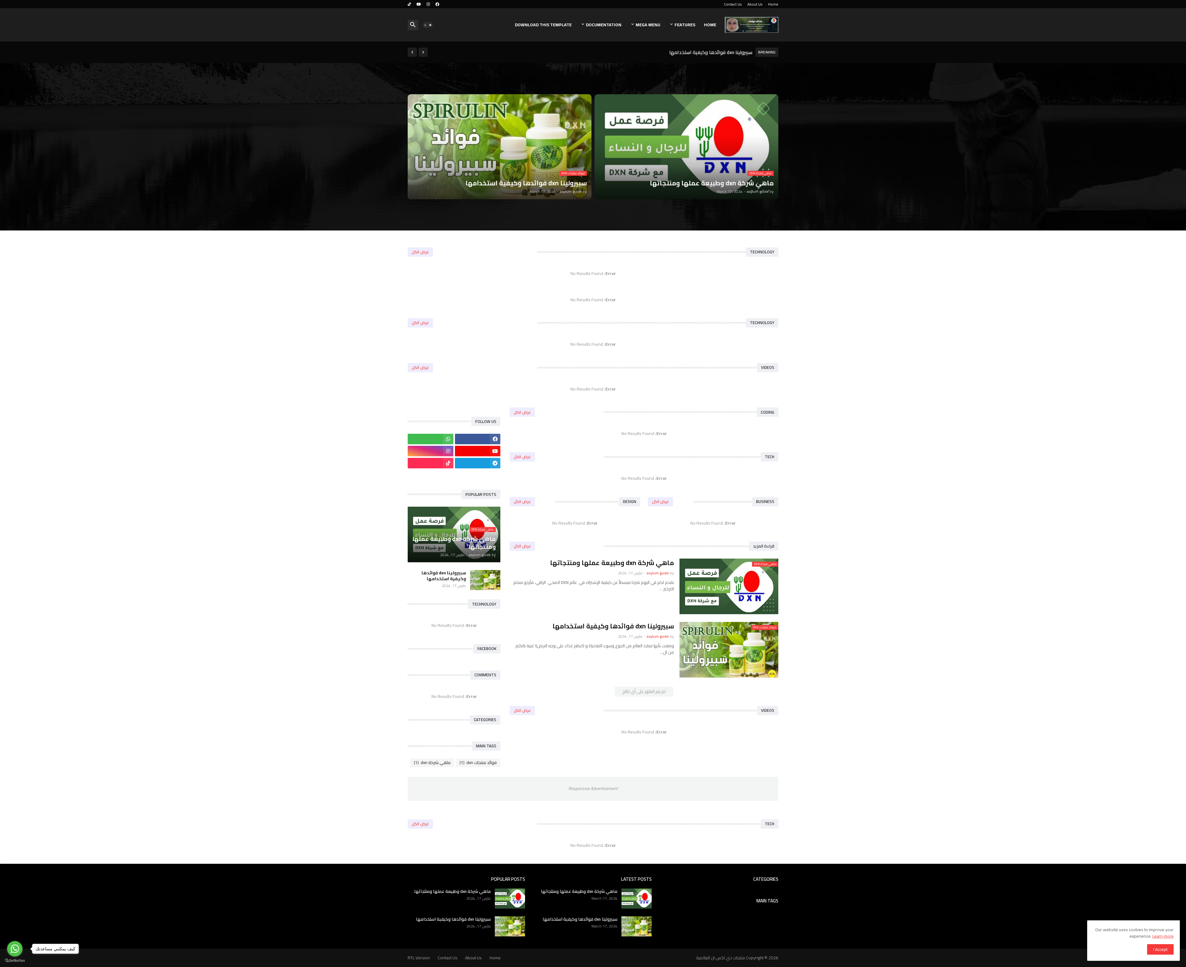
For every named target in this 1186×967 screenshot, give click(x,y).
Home (773, 4)
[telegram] (478, 463)
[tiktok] (409, 4)
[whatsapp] (430, 439)
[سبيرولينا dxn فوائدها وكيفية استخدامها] (485, 580)
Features (685, 25)
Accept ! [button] (1160, 949)
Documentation (603, 25)
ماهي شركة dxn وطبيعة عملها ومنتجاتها (708, 52)
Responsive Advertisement (593, 788)
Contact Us (733, 4)
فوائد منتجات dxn (478, 762)
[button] (428, 25)
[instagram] (428, 4)
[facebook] (437, 4)
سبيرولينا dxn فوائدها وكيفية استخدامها (613, 626)
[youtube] (419, 4)
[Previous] (423, 52)
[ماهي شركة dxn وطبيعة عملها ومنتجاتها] (636, 899)
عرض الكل (420, 251)
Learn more (1163, 936)
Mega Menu (648, 25)
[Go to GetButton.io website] (15, 961)
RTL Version (419, 958)
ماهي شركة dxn (432, 762)
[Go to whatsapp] (15, 948)
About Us (755, 4)
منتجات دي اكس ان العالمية (720, 958)
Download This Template (543, 25)
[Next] (412, 52)
